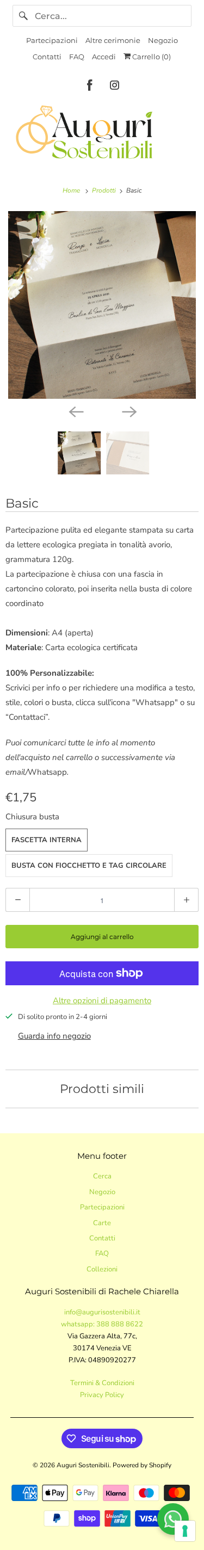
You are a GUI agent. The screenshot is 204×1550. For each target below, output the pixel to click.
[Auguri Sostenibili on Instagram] (115, 87)
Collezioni (102, 1269)
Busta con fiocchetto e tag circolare (88, 865)
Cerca (102, 1176)
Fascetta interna (46, 840)
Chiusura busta (32, 816)
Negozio (163, 40)
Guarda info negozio (54, 1035)
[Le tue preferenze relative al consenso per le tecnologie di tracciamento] (185, 1531)
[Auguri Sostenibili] (101, 133)
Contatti (47, 56)
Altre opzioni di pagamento (102, 1000)
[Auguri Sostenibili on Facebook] (90, 87)
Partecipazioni (52, 40)
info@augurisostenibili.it (102, 1312)
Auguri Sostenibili (83, 1465)
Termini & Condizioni (102, 1383)
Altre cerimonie (112, 40)
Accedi (104, 56)
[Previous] (76, 411)
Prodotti (105, 190)
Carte (102, 1223)
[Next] (129, 411)
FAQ (76, 56)
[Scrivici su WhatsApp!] (173, 1519)
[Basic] (102, 305)
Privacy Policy (102, 1395)
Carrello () (151, 56)
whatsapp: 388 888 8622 (102, 1324)
